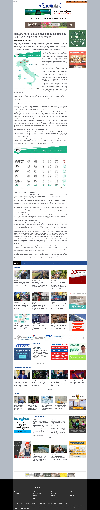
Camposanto (54, 491)
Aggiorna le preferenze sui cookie (54, 503)
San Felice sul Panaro (37, 493)
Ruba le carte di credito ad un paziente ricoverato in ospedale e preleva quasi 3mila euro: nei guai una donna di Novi (58, 306)
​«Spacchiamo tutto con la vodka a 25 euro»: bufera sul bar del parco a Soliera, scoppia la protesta (59, 458)
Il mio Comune (38, 18)
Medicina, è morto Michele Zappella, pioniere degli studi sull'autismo (61, 406)
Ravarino (72, 495)
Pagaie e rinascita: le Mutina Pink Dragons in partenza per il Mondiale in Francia (40, 458)
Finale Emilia (35, 491)
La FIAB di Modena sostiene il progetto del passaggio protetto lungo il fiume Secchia (21, 328)
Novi (71, 491)
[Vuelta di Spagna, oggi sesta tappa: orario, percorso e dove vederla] (78, 374)
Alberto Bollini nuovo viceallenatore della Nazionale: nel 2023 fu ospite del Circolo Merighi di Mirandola (40, 424)
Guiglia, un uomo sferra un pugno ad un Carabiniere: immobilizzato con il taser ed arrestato (22, 306)
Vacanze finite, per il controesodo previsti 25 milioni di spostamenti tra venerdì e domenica (39, 284)
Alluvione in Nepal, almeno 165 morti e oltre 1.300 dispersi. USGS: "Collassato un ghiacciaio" (40, 383)
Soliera (71, 493)
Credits (65, 503)
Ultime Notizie (17, 491)
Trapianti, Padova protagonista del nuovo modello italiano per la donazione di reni (19, 406)
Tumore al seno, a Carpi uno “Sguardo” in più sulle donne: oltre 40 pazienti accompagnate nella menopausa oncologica (58, 424)
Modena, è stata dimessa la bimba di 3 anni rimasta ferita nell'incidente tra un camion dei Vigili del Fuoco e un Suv (40, 306)
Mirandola (35, 490)
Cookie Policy (42, 503)
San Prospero (73, 490)
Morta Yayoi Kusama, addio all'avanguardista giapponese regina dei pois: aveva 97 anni (59, 383)
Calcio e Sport (47, 18)
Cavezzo (53, 490)
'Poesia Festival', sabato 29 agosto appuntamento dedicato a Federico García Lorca (40, 328)
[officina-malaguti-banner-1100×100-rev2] (50, 475)
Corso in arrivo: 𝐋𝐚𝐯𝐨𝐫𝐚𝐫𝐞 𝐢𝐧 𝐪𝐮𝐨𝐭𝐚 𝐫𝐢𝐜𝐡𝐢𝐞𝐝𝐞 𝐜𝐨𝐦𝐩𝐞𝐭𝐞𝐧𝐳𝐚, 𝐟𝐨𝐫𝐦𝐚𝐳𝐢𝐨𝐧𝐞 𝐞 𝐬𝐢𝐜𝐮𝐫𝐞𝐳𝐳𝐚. (68, 335)
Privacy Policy (35, 503)
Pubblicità (27, 503)
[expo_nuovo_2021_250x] (77, 67)
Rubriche (36, 344)
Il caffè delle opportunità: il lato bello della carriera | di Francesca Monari (41, 352)
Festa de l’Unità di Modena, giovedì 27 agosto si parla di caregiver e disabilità (21, 284)
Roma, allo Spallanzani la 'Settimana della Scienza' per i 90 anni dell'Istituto (32, 406)
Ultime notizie (62, 18)
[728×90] (50, 15)
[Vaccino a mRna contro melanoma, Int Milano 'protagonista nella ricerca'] (47, 399)
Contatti (74, 1)
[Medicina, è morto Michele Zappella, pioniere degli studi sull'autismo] (61, 399)
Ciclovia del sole (17, 490)
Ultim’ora (16, 263)
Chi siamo (69, 1)
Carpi (34, 498)
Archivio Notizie (17, 493)
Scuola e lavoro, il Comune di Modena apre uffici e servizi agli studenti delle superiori (58, 328)
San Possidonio (54, 497)
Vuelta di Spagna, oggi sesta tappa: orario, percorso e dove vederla (78, 382)
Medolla (34, 497)
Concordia (35, 495)
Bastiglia (53, 495)
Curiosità (29, 40)
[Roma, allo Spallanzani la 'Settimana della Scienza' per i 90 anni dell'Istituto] (33, 399)
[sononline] (22, 457)
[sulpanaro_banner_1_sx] (77, 432)
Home (32, 18)
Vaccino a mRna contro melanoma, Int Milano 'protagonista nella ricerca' (46, 406)
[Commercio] (77, 457)
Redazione (17, 40)
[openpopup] (86, 18)
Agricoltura (55, 18)
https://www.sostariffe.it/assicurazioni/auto (33, 250)
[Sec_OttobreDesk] (50, 25)
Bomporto (53, 493)
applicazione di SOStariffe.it (21, 254)
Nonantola (72, 497)
